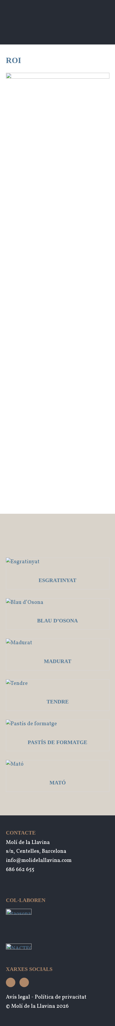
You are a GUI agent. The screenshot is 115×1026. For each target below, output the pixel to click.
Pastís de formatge (57, 742)
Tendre (58, 702)
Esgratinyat (57, 580)
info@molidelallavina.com (39, 860)
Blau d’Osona (57, 621)
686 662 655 (20, 869)
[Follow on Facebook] (24, 982)
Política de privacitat (60, 997)
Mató (58, 783)
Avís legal (18, 997)
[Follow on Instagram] (10, 982)
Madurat (57, 661)
